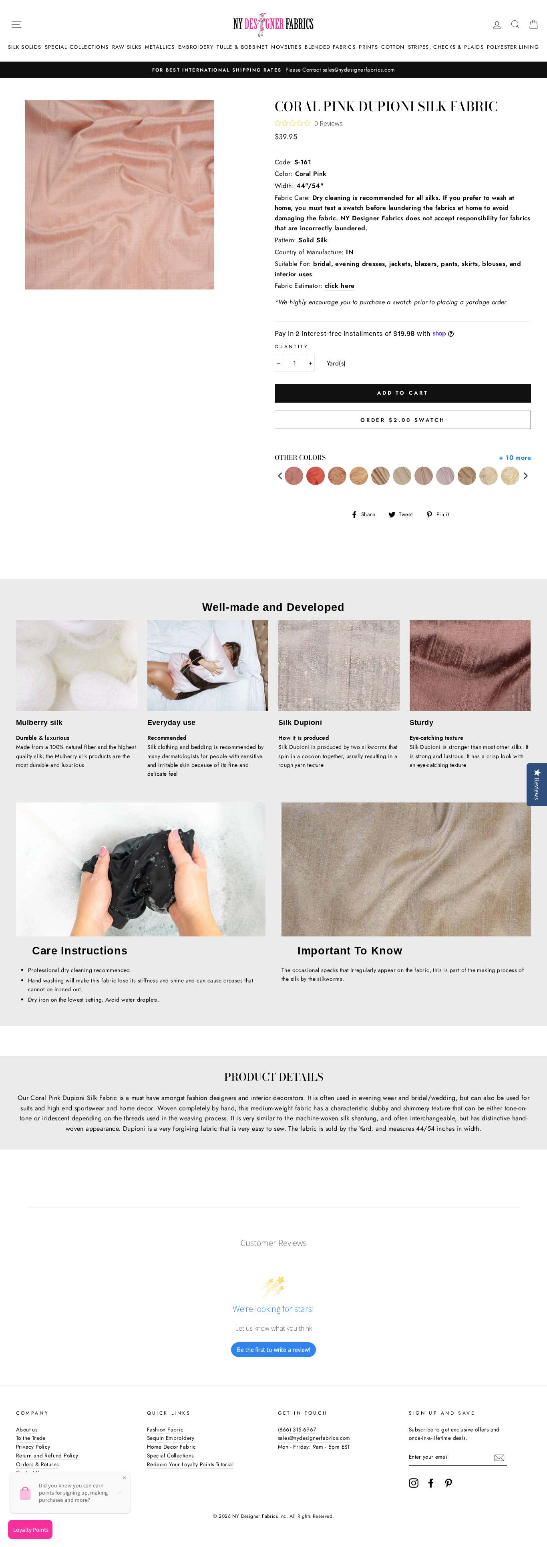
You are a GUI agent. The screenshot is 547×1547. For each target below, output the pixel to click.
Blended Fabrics (330, 47)
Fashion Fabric (165, 1429)
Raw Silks (127, 47)
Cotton (392, 47)
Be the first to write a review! (273, 1349)
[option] (273, 70)
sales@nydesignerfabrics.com (314, 1438)
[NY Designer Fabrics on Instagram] (413, 1483)
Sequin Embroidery (171, 1438)
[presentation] (280, 476)
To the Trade (31, 1438)
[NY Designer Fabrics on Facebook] (431, 1483)
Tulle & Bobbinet (242, 47)
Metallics (160, 47)
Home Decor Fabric (171, 1447)
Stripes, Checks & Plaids (446, 47)
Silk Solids (24, 47)
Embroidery (195, 47)
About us (26, 1429)
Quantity (292, 346)
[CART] (533, 24)
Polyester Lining (513, 47)
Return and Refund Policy (47, 1455)
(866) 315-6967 (297, 1429)
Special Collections (77, 47)
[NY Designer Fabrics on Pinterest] (448, 1483)
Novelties (286, 47)
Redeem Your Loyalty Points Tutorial (190, 1464)
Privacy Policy (33, 1447)
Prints (368, 47)
